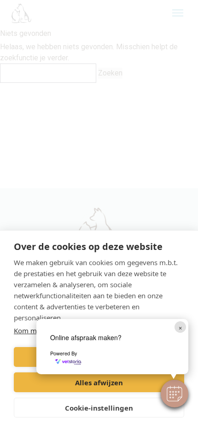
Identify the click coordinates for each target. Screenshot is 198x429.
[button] (174, 393)
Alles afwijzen (99, 382)
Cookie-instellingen (99, 407)
